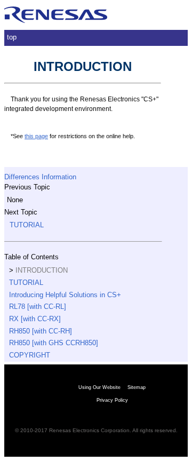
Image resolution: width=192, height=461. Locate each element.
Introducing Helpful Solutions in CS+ (65, 295)
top (12, 37)
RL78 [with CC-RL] (37, 307)
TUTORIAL (27, 225)
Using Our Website (99, 387)
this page (36, 136)
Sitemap (136, 387)
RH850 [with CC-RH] (40, 331)
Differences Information (40, 177)
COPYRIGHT (29, 355)
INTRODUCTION (41, 270)
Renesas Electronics (56, 14)
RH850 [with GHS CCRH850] (53, 343)
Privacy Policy (112, 400)
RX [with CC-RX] (35, 319)
